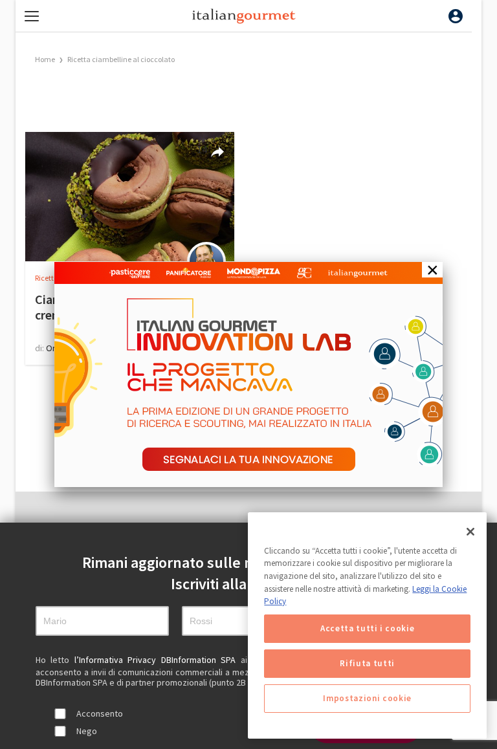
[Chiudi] (470, 531)
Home (45, 59)
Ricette (47, 278)
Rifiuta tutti (367, 663)
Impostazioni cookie (367, 698)
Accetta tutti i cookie (367, 628)
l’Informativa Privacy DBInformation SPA (157, 660)
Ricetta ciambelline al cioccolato (121, 59)
